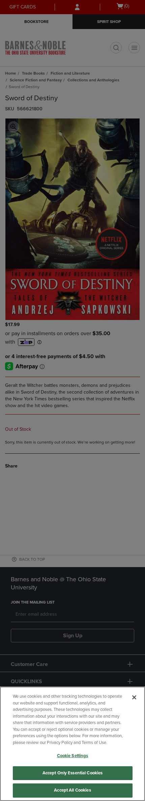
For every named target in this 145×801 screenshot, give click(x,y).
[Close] (134, 697)
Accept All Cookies (72, 790)
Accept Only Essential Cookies (72, 773)
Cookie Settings (72, 755)
